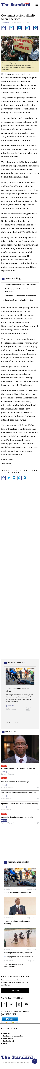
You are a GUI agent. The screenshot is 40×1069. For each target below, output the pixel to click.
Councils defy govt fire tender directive (19, 300)
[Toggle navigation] (37, 4)
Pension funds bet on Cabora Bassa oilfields (20, 296)
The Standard (8, 1038)
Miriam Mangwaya (8, 774)
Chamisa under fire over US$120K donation (20, 285)
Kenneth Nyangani (8, 823)
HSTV (5, 1043)
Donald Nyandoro (8, 787)
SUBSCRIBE (15, 990)
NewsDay (6, 1033)
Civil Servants (6, 464)
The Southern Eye (9, 1041)
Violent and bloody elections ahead (17, 892)
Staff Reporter (7, 798)
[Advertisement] (20, 573)
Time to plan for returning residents (18, 953)
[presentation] (8, 723)
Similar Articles (16, 662)
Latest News (10, 731)
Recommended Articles (18, 862)
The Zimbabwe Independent (13, 1036)
